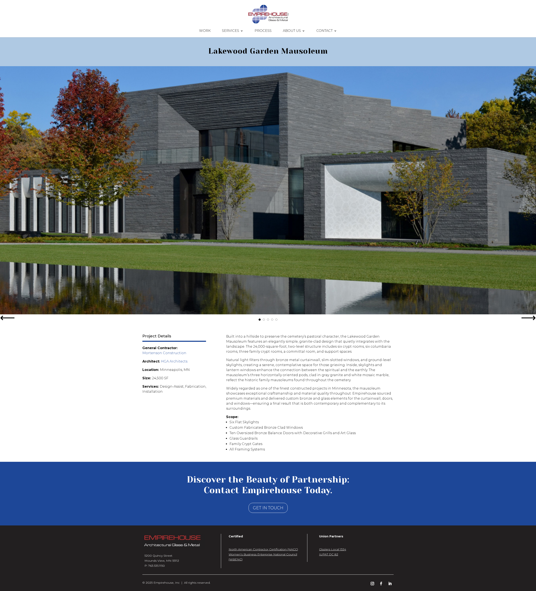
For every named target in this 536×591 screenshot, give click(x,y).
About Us (292, 31)
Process (263, 31)
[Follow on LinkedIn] (390, 583)
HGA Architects (174, 361)
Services (230, 31)
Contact (324, 31)
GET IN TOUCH (268, 507)
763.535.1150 (156, 566)
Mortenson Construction (164, 353)
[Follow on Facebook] (381, 583)
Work (205, 31)
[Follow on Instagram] (372, 583)
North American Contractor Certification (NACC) (263, 549)
